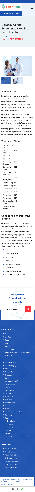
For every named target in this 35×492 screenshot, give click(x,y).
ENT (6, 406)
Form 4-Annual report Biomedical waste (18, 352)
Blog (6, 343)
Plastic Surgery (10, 384)
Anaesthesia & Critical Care (14, 412)
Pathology (8, 436)
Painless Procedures (12, 461)
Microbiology (9, 424)
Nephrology (9, 396)
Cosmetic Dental (10, 449)
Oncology (8, 433)
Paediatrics (8, 400)
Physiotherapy (10, 403)
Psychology (9, 427)
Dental (7, 409)
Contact (7, 346)
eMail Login (8, 355)
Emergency (9, 387)
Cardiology (8, 418)
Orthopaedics (9, 369)
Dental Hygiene (10, 452)
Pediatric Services (11, 464)
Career (7, 340)
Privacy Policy (9, 349)
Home (5, 37)
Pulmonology (9, 393)
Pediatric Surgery (11, 421)
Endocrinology (9, 390)
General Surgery (10, 366)
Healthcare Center (11, 458)
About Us (8, 337)
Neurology (8, 375)
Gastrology (8, 415)
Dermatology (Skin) (11, 381)
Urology (7, 378)
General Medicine (11, 363)
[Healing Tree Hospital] (11, 6)
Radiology (8, 430)
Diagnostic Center (11, 455)
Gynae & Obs (9, 372)
